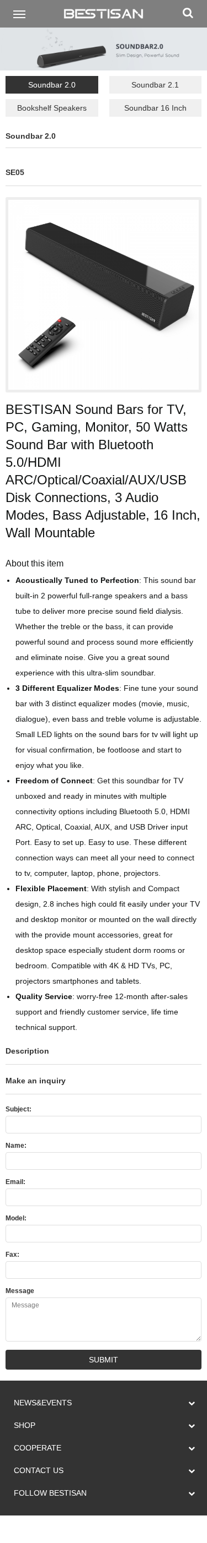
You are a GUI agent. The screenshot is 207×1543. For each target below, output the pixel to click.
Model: (16, 1218)
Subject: (18, 1109)
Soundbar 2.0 (52, 84)
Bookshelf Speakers (52, 107)
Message (20, 1291)
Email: (15, 1182)
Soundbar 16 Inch (155, 107)
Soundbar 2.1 (155, 84)
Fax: (12, 1254)
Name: (16, 1145)
